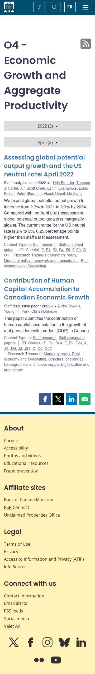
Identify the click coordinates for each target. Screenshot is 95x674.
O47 (48, 348)
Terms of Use (17, 544)
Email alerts (15, 603)
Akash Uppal (54, 193)
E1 (48, 249)
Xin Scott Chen (32, 188)
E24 (78, 342)
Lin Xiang (75, 193)
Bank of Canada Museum (28, 500)
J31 (27, 348)
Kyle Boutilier (63, 182)
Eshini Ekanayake (62, 188)
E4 (61, 249)
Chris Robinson (44, 311)
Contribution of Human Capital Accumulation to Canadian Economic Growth (46, 289)
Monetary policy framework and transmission (41, 260)
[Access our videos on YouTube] (56, 664)
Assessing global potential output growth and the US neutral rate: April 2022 (44, 166)
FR (70, 7)
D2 (51, 342)
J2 (6, 348)
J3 (20, 348)
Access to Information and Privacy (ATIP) (44, 559)
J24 (13, 348)
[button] (45, 399)
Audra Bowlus (68, 305)
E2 (55, 249)
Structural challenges (65, 359)
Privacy (11, 551)
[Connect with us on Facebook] (31, 646)
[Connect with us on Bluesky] (64, 646)
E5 (68, 249)
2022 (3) (45, 126)
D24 (58, 342)
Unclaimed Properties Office (32, 515)
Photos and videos (22, 455)
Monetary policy (63, 255)
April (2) (45, 142)
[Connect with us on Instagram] (48, 646)
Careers (12, 440)
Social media (16, 618)
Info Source (15, 567)
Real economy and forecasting (42, 356)
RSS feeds (13, 611)
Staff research (44, 244)
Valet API (12, 626)
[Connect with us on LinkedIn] (81, 646)
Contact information (24, 596)
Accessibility (16, 448)
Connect (16, 507)
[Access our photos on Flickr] (39, 664)
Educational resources (26, 463)
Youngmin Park (16, 311)
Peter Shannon (29, 193)
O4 (6, 255)
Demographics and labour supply (31, 364)
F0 (78, 249)
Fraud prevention (21, 471)
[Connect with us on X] (14, 646)
